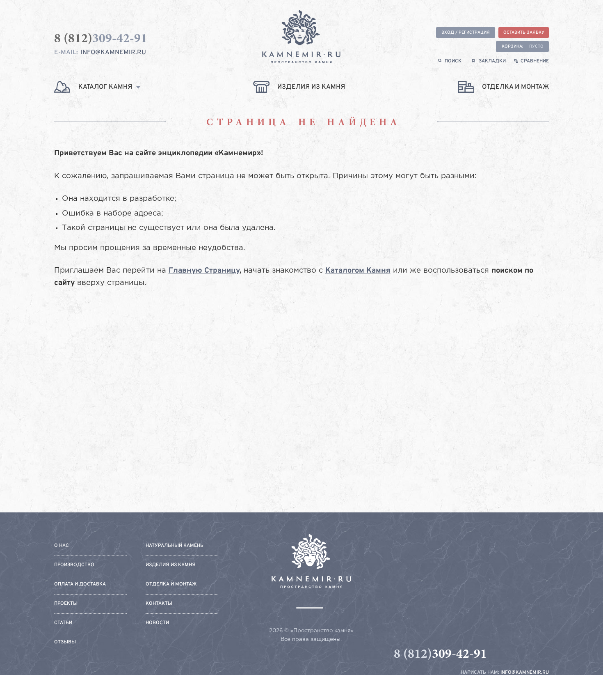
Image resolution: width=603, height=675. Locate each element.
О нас (61, 546)
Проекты (66, 604)
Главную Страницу (204, 271)
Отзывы (65, 642)
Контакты (159, 604)
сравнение (535, 61)
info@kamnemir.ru (113, 52)
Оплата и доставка (80, 584)
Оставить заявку (523, 32)
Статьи (63, 623)
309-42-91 (440, 654)
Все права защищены (310, 639)
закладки (492, 61)
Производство (74, 565)
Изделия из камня (171, 565)
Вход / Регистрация (465, 32)
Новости (157, 623)
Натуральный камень (174, 546)
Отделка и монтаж (171, 584)
